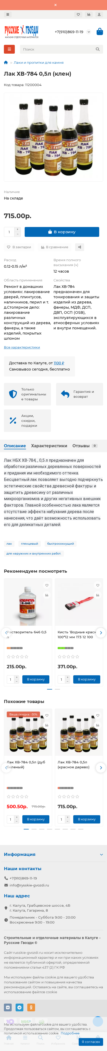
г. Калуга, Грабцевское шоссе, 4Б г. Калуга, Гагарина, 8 (40, 907)
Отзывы (84, 445)
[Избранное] (78, 14)
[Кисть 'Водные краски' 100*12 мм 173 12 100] (79, 603)
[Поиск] (97, 49)
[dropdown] (8, 14)
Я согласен (91, 1042)
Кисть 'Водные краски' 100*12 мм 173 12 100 (78, 634)
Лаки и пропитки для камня (39, 62)
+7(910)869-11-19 (69, 32)
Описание (15, 445)
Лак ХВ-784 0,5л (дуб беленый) (26, 764)
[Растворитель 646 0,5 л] (28, 603)
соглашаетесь (86, 987)
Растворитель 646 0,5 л (26, 634)
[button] (6, 633)
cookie (50, 977)
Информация (20, 854)
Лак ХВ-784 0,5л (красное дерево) (74, 764)
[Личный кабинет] (99, 14)
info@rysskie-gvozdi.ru (29, 885)
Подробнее (70, 1033)
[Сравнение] (89, 14)
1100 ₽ (59, 363)
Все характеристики (22, 347)
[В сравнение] (47, 595)
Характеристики (49, 445)
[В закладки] (47, 585)
